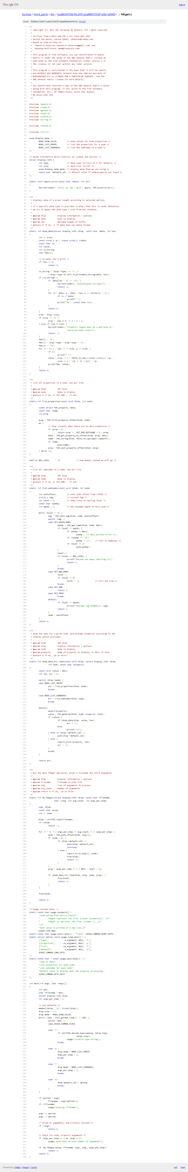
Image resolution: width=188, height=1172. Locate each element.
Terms (34, 1167)
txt (175, 1167)
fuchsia (26, 14)
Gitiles (18, 1167)
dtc (53, 14)
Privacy (25, 1167)
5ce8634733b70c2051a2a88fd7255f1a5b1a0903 (86, 14)
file (82, 21)
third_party (41, 14)
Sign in (182, 4)
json (182, 1167)
